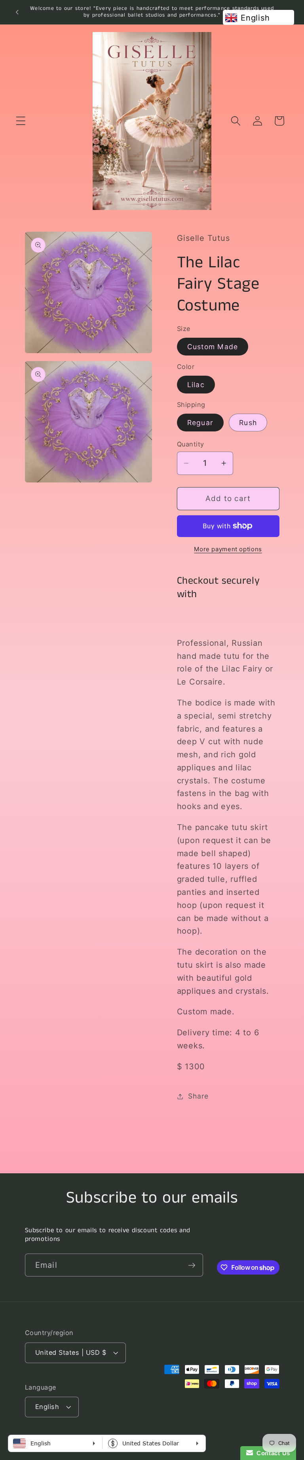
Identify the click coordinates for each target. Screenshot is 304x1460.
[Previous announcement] (17, 12)
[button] (21, 121)
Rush (248, 422)
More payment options (228, 549)
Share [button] (198, 1096)
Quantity (190, 444)
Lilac (196, 384)
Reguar (200, 422)
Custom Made (212, 346)
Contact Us (271, 1453)
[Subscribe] (192, 1265)
